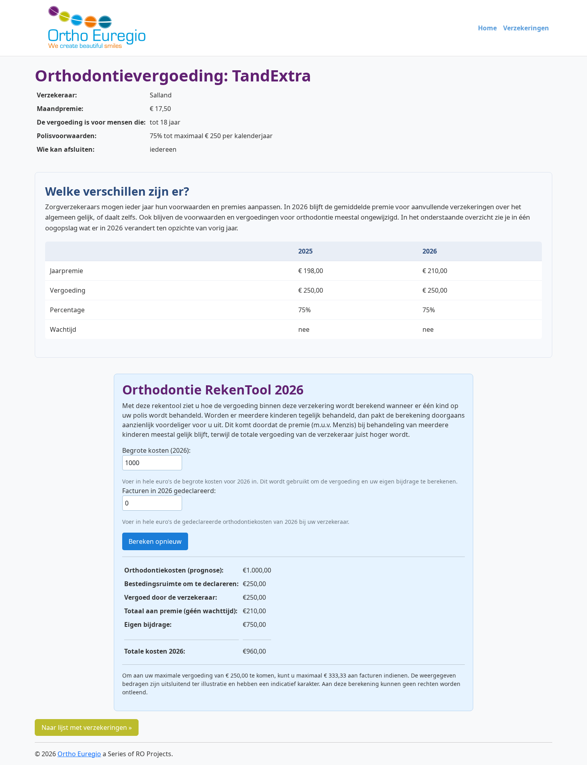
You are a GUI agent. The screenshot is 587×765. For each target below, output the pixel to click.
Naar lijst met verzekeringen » (87, 727)
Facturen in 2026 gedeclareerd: (169, 490)
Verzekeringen (526, 28)
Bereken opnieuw (155, 541)
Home (487, 28)
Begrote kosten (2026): (156, 450)
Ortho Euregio (79, 753)
